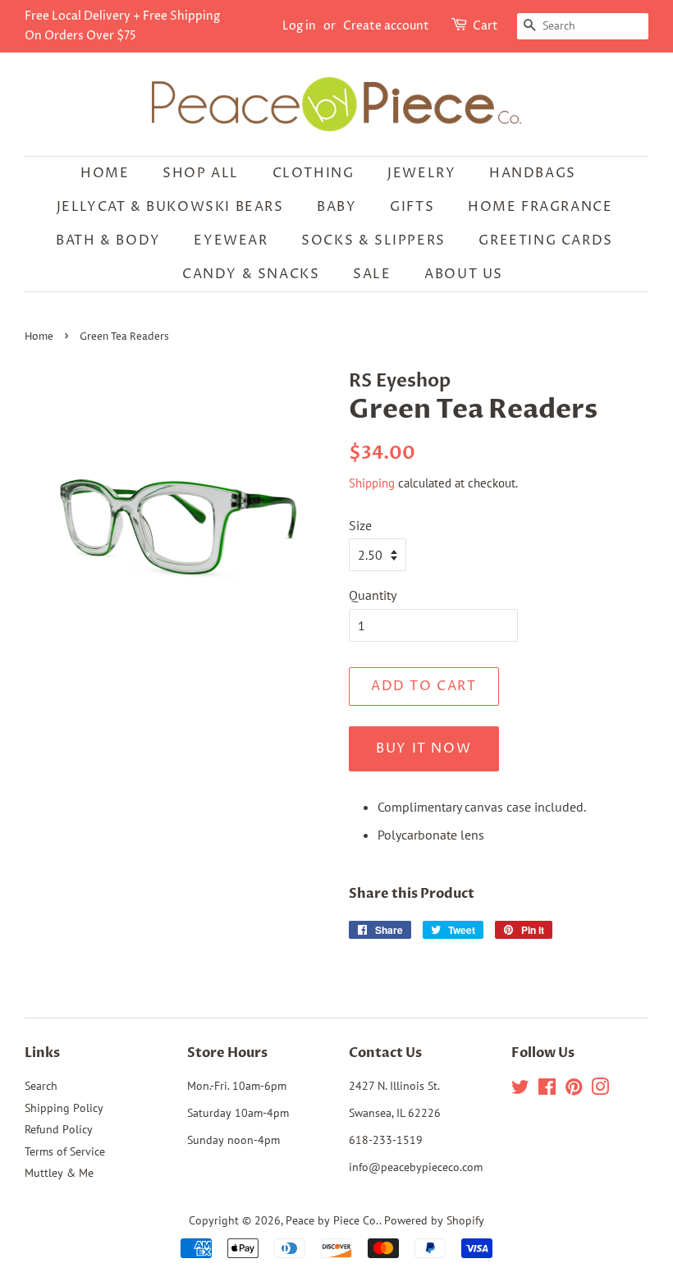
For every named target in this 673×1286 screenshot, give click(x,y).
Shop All (201, 173)
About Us (463, 274)
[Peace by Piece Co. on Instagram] (600, 1089)
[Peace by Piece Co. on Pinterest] (574, 1089)
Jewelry (421, 173)
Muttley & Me (59, 1172)
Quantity (372, 595)
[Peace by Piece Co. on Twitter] (520, 1089)
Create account (386, 26)
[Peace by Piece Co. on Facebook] (547, 1089)
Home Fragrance (540, 207)
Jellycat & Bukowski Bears (170, 207)
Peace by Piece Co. (332, 1220)
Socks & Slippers (373, 240)
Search (41, 1085)
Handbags (532, 173)
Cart (485, 26)
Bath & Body (108, 240)
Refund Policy (59, 1129)
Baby (336, 207)
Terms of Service (65, 1151)
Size (360, 525)
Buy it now (423, 748)
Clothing (313, 173)
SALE (372, 274)
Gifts (412, 207)
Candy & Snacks (250, 274)
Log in (299, 26)
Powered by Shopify (434, 1220)
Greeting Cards (545, 240)
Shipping (372, 483)
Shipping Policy (64, 1108)
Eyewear (231, 240)
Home (104, 173)
